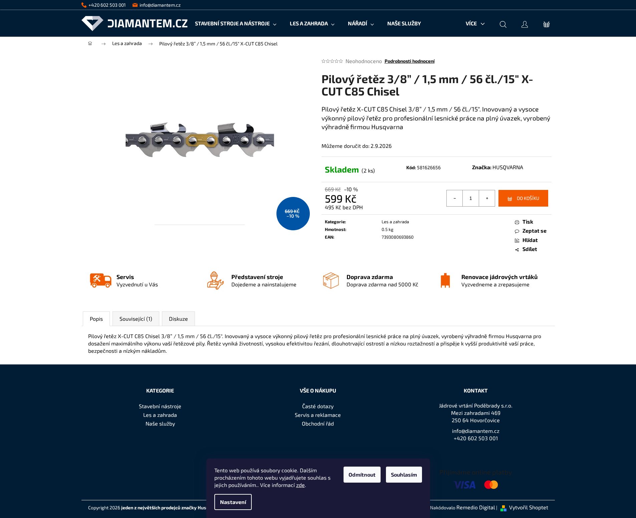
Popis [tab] (96, 318)
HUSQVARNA (507, 167)
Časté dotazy (318, 406)
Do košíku (528, 198)
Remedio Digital (475, 507)
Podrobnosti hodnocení (410, 61)
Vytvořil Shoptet (528, 507)
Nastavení (233, 502)
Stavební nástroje (160, 406)
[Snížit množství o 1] (455, 198)
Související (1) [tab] (136, 318)
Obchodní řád (318, 423)
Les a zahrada (395, 221)
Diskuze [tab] (178, 318)
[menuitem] (235, 23)
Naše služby (160, 423)
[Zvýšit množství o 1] (487, 198)
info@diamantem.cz (475, 431)
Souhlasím (404, 474)
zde (300, 485)
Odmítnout (362, 474)
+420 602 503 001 (476, 438)
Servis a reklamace (318, 415)
